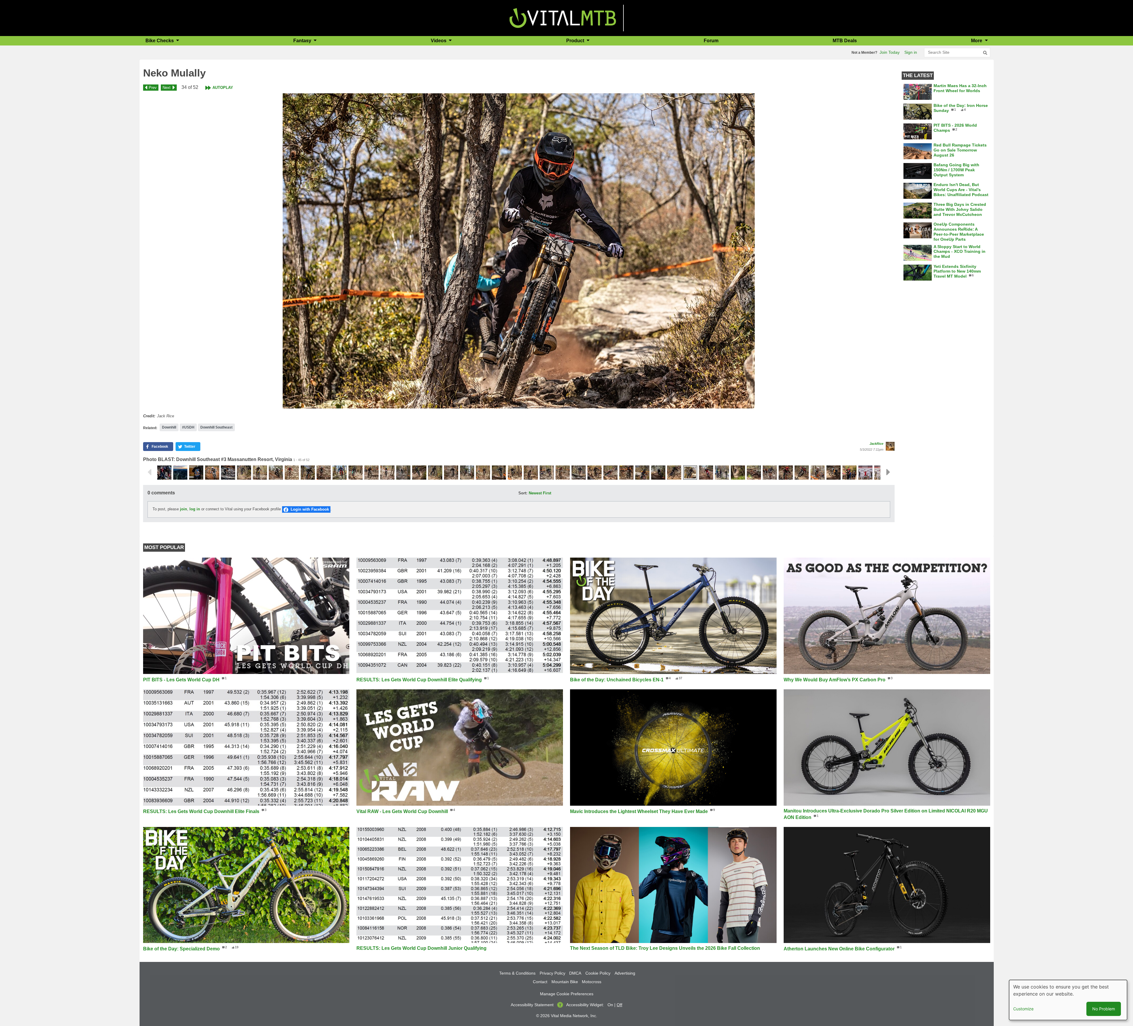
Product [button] (575, 40)
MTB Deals (845, 40)
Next (167, 87)
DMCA (575, 973)
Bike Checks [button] (160, 40)
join (183, 509)
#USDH (188, 427)
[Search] (985, 53)
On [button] (610, 1004)
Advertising (625, 973)
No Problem (1103, 1008)
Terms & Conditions (517, 973)
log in (194, 509)
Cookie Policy (597, 973)
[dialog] (1068, 1000)
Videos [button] (439, 40)
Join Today (890, 52)
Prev (153, 87)
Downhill (169, 427)
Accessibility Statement (532, 1004)
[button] (519, 250)
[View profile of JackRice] (890, 446)
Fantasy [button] (302, 40)
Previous (149, 472)
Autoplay (222, 87)
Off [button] (619, 1004)
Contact (540, 981)
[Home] (563, 17)
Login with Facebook (310, 509)
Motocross (591, 981)
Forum (711, 40)
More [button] (977, 40)
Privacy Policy (552, 973)
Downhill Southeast (216, 427)
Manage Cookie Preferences (566, 993)
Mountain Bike (564, 981)
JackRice (876, 443)
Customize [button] (1023, 1008)
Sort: (522, 493)
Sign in (910, 52)
